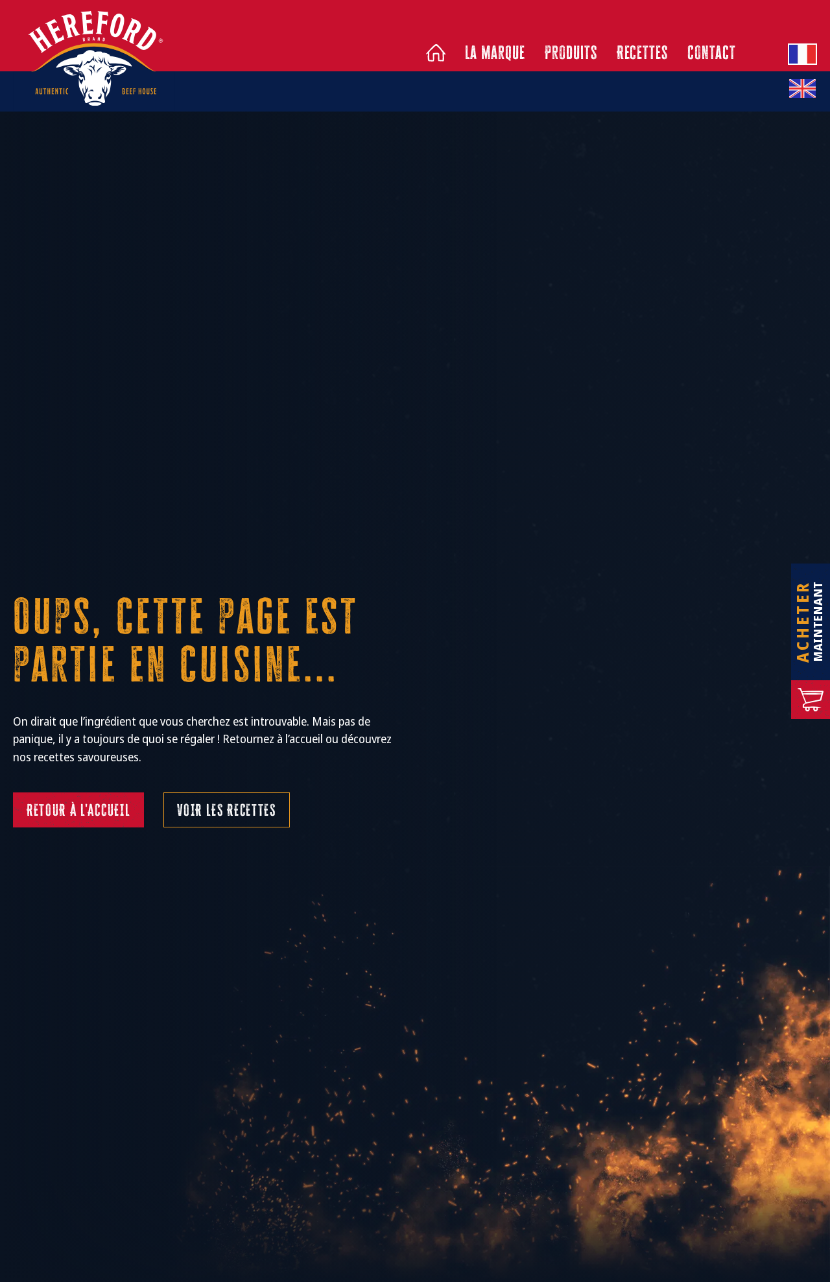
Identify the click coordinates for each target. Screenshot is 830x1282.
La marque (495, 52)
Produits (571, 52)
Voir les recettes (226, 809)
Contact (711, 52)
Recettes (643, 52)
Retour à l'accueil (78, 809)
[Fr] (802, 54)
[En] (802, 88)
